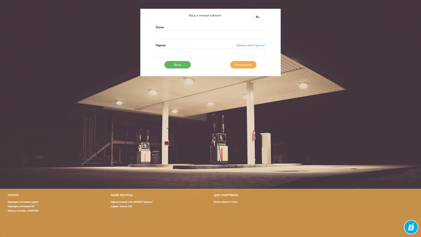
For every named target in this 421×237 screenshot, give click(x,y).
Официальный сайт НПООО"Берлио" (132, 201)
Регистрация (243, 65)
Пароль (161, 45)
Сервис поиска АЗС (121, 206)
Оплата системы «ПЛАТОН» (23, 210)
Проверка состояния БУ (21, 206)
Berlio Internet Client (225, 201)
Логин (160, 27)
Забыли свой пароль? (250, 45)
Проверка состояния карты (23, 201)
